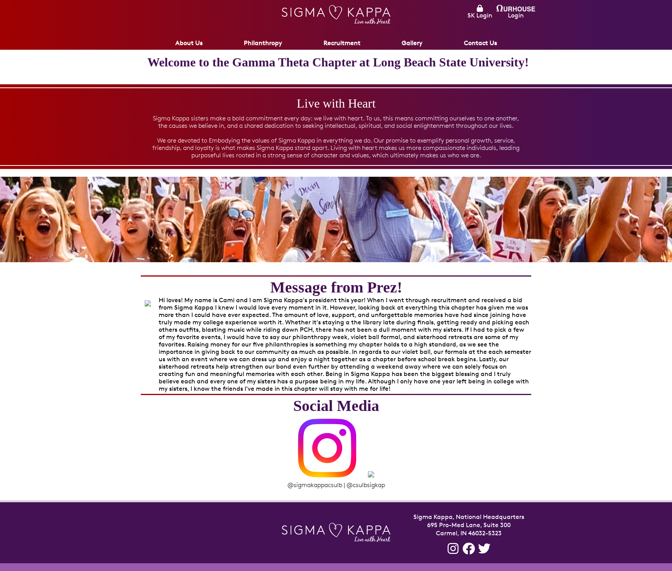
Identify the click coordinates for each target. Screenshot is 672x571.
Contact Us (480, 43)
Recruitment (342, 43)
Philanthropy (263, 43)
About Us (189, 43)
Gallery (412, 43)
